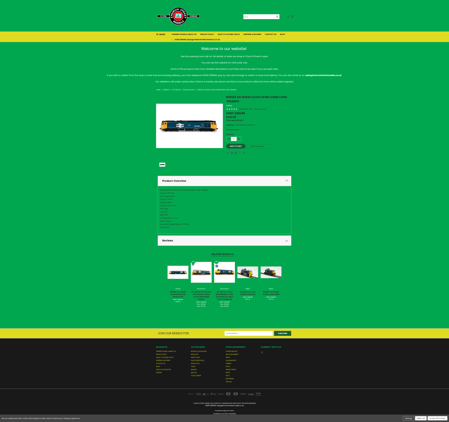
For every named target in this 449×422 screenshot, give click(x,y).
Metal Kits (194, 354)
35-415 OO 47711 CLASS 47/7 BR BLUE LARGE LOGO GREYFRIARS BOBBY (201, 295)
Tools (193, 366)
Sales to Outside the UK (229, 34)
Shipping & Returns (252, 34)
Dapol (228, 373)
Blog (282, 34)
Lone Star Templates (228, 414)
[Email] (232, 153)
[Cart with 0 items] (292, 16)
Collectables (196, 376)
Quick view (178, 270)
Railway (194, 370)
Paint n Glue (195, 357)
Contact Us (270, 34)
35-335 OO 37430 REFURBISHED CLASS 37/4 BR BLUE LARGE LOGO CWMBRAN (224, 295)
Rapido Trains (231, 370)
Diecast (194, 373)
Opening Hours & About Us (184, 34)
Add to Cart (178, 274)
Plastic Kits (195, 363)
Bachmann (230, 379)
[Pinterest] (244, 153)
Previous (443, 415)
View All (229, 382)
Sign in (158, 370)
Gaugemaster (231, 360)
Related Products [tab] (223, 254)
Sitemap (159, 373)
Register (167, 370)
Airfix (228, 357)
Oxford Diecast (231, 351)
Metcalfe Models (232, 354)
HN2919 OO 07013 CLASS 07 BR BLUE (247, 293)
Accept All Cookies (437, 418)
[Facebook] (228, 153)
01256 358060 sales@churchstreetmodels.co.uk (197, 39)
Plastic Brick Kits (197, 360)
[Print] (236, 153)
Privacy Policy (207, 34)
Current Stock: (232, 130)
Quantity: (230, 134)
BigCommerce (228, 411)
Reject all (421, 418)
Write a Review (260, 109)
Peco (227, 376)
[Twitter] (240, 153)
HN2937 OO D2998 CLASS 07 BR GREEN (271, 293)
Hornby (228, 363)
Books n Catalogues (199, 351)
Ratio (228, 366)
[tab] (224, 181)
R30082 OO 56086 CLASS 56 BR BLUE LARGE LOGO (178, 294)
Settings (408, 418)
